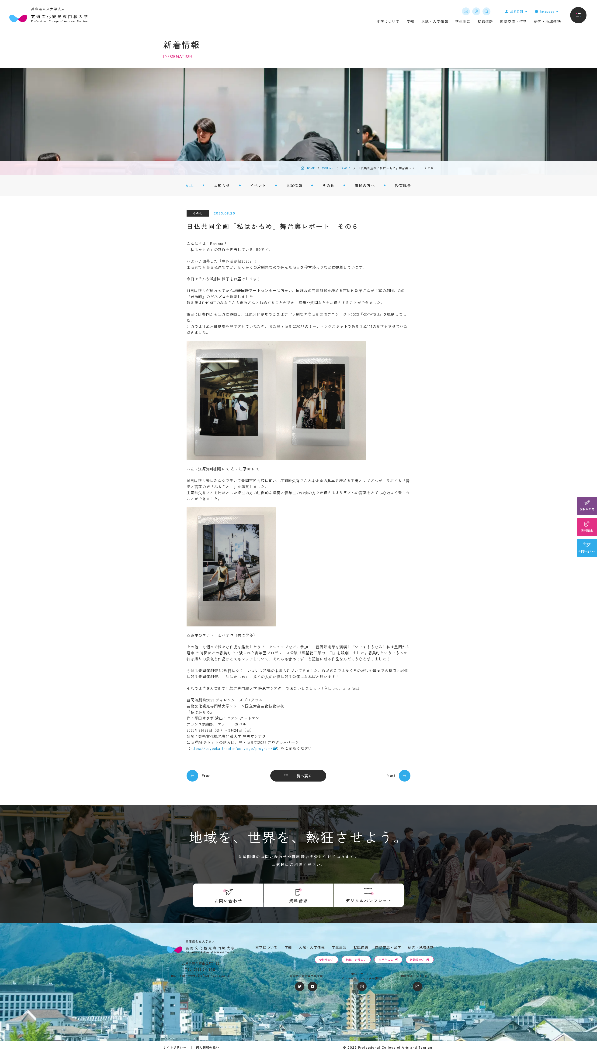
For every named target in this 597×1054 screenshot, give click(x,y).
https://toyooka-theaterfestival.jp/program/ (232, 748)
